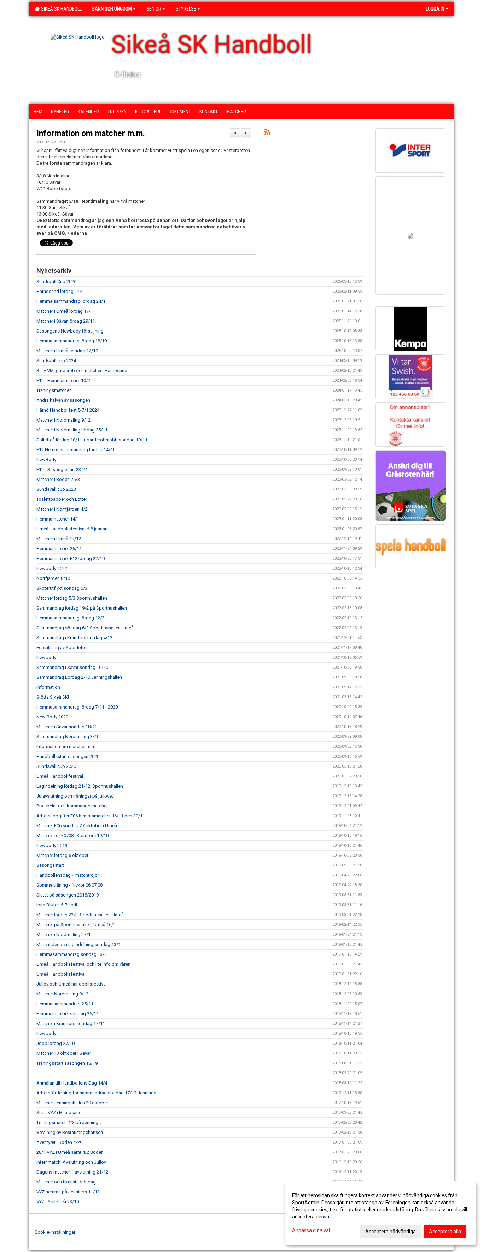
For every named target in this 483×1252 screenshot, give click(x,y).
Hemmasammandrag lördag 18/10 (71, 340)
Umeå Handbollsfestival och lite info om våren (83, 964)
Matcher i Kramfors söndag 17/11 (70, 1023)
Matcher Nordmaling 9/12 (62, 994)
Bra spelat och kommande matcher (72, 806)
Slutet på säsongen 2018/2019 (67, 895)
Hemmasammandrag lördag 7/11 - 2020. (77, 707)
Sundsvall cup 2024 (56, 360)
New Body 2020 (52, 716)
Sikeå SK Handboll (60, 9)
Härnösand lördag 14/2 (60, 291)
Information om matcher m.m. (90, 133)
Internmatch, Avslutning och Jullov (71, 1162)
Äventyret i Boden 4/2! (58, 1142)
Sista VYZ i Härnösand (59, 1112)
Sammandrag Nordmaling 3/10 (67, 736)
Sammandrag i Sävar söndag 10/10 (72, 667)
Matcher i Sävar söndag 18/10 (66, 726)
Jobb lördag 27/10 (55, 1043)
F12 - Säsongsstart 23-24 (61, 469)
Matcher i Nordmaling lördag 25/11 (71, 430)
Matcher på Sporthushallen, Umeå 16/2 (76, 924)
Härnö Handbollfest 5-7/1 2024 (67, 410)
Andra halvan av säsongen (63, 400)
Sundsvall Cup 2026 (56, 281)
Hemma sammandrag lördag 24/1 (70, 301)
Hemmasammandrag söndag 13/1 (71, 954)
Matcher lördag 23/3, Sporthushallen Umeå (80, 914)
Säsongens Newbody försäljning (70, 331)
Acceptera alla (445, 1231)
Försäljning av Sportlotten (62, 647)
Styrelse (186, 9)
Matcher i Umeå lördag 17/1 (64, 311)
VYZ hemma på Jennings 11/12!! (69, 1191)
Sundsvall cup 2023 (56, 489)
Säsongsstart (50, 865)
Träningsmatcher (53, 390)
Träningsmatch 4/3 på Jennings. (69, 1122)
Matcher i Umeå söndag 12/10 (67, 350)
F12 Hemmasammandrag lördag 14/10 (75, 449)
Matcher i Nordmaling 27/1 (63, 934)
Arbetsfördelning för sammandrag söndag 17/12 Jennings (96, 1092)
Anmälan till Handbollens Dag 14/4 (71, 1083)
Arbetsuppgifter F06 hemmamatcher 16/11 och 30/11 (90, 815)
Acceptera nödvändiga (390, 1231)
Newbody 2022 (51, 568)
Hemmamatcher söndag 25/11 (67, 1013)
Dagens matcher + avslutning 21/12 (72, 1172)
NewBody (46, 459)
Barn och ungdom (112, 9)
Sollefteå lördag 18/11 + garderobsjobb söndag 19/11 (91, 439)
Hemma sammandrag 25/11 (64, 1003)
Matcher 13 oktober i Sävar (63, 1053)
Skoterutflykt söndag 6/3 (61, 588)
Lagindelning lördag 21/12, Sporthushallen (79, 786)
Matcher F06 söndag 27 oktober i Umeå (76, 825)
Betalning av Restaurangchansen (69, 1132)
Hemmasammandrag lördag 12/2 (70, 618)
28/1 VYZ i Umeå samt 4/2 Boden (70, 1152)
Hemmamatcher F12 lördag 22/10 (70, 558)
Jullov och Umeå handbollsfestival (71, 984)
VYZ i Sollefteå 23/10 (57, 1201)
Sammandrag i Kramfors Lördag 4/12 (74, 637)
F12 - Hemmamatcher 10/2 (63, 380)
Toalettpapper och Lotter (61, 499)
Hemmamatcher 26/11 (59, 548)
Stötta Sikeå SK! (52, 697)
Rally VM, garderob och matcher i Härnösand (81, 370)
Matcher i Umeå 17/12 (58, 538)
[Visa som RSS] (267, 133)
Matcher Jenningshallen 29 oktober (72, 1102)
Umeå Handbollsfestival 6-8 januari (71, 528)
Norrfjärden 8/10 (53, 578)
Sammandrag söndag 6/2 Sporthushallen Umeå (85, 627)
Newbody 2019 (51, 845)
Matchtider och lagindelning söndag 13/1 (78, 944)
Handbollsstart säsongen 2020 (67, 756)
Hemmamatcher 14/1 (57, 519)
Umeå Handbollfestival (59, 776)
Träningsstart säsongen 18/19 (67, 1063)
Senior (153, 9)
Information (48, 687)
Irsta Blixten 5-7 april (56, 904)
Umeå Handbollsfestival (61, 974)
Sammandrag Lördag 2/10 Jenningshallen (79, 677)
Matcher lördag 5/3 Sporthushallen (71, 598)
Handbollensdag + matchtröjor (67, 875)
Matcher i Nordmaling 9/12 (63, 420)
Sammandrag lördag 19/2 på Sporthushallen (81, 608)
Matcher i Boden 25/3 (58, 479)
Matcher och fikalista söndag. (66, 1182)
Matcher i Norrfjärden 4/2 (61, 509)
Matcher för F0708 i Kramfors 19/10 (72, 835)
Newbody (46, 657)
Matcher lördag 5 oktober (62, 855)
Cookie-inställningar (55, 1232)
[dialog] (380, 1213)
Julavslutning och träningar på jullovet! (75, 796)
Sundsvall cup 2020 (56, 766)
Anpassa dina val (311, 1230)
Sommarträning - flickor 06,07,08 (69, 885)
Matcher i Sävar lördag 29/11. (66, 321)
